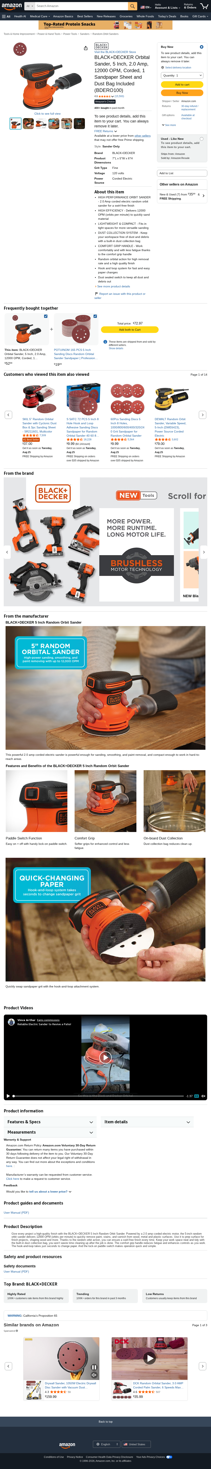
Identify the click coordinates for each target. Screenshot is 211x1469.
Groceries (126, 16)
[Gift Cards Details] (207, 16)
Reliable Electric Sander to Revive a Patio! (44, 1024)
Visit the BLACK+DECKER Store (115, 52)
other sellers (143, 135)
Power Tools (70, 34)
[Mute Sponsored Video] (94, 1375)
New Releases (106, 16)
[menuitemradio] (196, 1096)
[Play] (7, 1096)
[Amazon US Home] (67, 1446)
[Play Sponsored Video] (149, 1359)
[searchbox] (81, 6)
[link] (76, 329)
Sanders (84, 34)
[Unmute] (203, 1096)
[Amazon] (12, 6)
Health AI (20, 16)
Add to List (166, 173)
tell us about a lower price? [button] (48, 1191)
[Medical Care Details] (49, 16)
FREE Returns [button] (104, 131)
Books (184, 16)
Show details (116, 348)
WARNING (14, 1315)
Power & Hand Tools (49, 34)
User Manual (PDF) (16, 1212)
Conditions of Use (54, 1457)
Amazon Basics (63, 16)
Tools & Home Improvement (19, 34)
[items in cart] (204, 6)
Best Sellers (85, 16)
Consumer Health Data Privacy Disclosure (109, 1457)
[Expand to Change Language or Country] (150, 7)
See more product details (113, 286)
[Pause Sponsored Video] (94, 1367)
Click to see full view (47, 113)
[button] (6, 16)
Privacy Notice (75, 1457)
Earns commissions (48, 1019)
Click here (12, 1178)
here (9, 1166)
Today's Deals (167, 16)
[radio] (15, 123)
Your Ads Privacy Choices (150, 1457)
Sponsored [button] (9, 1330)
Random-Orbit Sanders (105, 34)
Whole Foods (145, 16)
